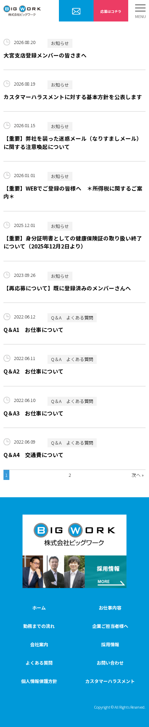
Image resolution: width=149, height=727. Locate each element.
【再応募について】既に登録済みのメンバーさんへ (67, 288)
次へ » (138, 475)
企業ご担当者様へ (76, 11)
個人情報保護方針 (39, 681)
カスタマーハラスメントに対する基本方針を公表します (72, 96)
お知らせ (60, 43)
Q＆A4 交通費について (33, 454)
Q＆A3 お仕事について (33, 413)
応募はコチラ (110, 11)
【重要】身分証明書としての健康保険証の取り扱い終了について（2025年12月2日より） (72, 242)
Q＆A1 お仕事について (33, 329)
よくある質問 (39, 662)
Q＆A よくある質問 (72, 317)
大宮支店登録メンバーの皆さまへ (45, 55)
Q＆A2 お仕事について (33, 371)
